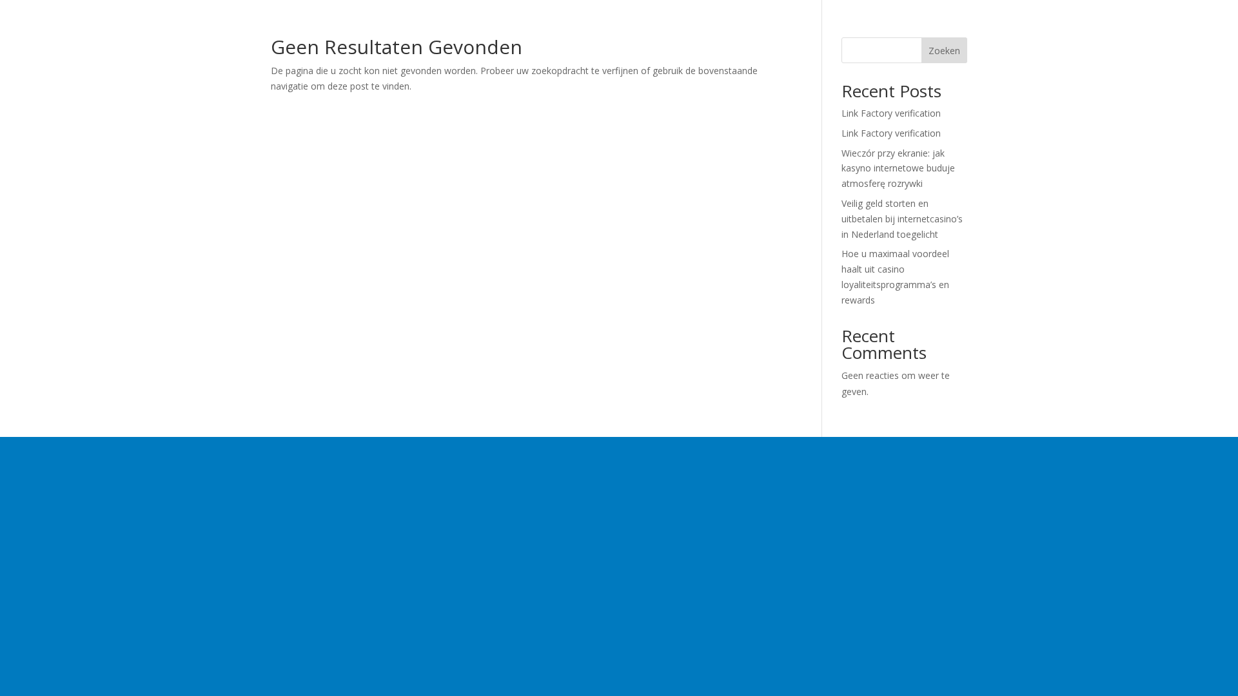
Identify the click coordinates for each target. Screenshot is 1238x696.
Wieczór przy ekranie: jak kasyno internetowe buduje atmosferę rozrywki (898, 168)
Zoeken (944, 50)
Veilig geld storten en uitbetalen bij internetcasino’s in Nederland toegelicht (902, 218)
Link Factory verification (891, 113)
